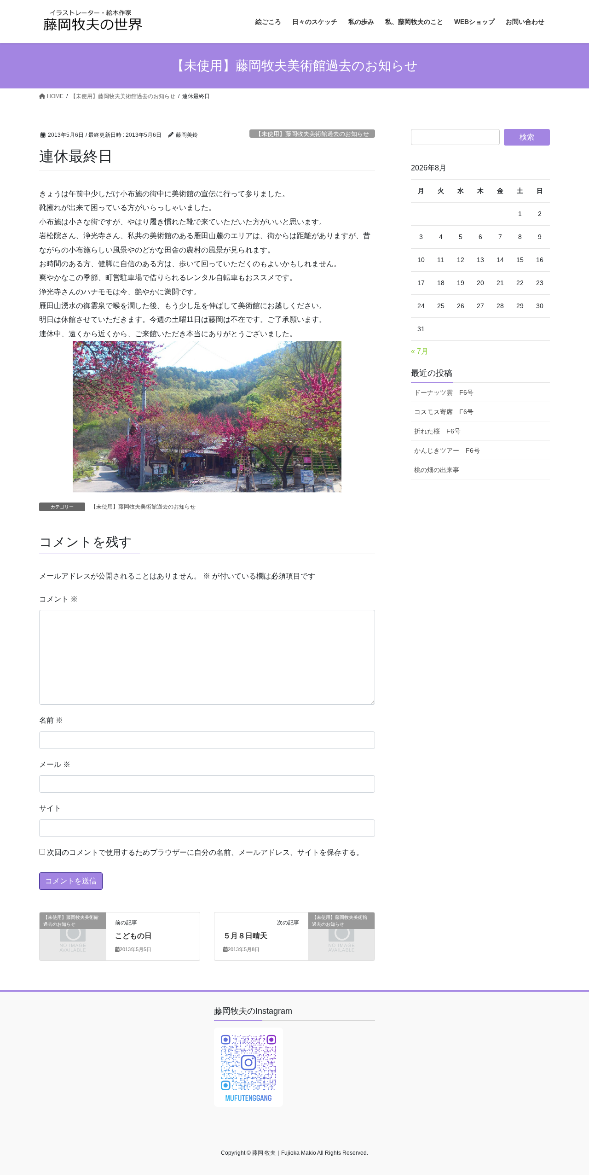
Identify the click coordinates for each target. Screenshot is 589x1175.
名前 (51, 720)
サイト (50, 808)
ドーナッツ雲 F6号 (444, 392)
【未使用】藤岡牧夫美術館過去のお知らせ (312, 133)
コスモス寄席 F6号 (444, 411)
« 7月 (419, 351)
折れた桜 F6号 (437, 431)
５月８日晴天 (245, 936)
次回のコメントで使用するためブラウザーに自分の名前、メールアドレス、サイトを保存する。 (205, 852)
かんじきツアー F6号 (447, 450)
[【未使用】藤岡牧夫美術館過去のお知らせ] (73, 932)
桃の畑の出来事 (436, 470)
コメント (58, 599)
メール (54, 764)
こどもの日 (133, 936)
